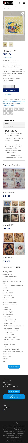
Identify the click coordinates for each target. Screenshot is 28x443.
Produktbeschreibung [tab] (10, 120)
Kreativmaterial (7, 297)
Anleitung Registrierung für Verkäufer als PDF (14, 396)
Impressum (7, 407)
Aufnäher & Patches (10, 330)
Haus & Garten (6, 290)
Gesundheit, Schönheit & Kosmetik (12, 285)
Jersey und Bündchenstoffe (11, 339)
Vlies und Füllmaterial (10, 337)
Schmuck (5, 316)
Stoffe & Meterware (10, 7)
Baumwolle (7, 323)
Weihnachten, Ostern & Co (11, 349)
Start (4, 7)
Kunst (4, 300)
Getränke (5, 288)
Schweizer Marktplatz (8, 431)
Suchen (18, 267)
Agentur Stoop (7, 428)
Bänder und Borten (9, 321)
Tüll (5, 346)
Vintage (5, 358)
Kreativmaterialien (9, 441)
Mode (4, 307)
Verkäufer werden (14, 366)
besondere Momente (18, 433)
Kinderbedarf (6, 292)
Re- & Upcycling (7, 312)
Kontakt (6, 410)
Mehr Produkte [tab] (8, 126)
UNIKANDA (16, 426)
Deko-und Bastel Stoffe (9, 101)
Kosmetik (12, 435)
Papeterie (5, 309)
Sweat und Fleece (8, 344)
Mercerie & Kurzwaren (9, 304)
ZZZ (4, 361)
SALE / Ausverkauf (7, 314)
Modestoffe (7, 342)
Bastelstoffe (8, 332)
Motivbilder (18, 101)
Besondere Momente (8, 276)
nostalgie (5, 105)
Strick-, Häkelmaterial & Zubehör (11, 351)
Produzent (11, 429)
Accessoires (6, 274)
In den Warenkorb (11, 90)
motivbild (19, 103)
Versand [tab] (6, 123)
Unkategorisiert (7, 356)
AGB (5, 405)
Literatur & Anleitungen (9, 302)
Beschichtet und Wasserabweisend (13, 325)
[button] (22, 13)
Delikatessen (6, 279)
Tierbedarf (5, 354)
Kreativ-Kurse (6, 295)
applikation (11, 105)
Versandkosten (8, 57)
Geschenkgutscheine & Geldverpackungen (14, 281)
